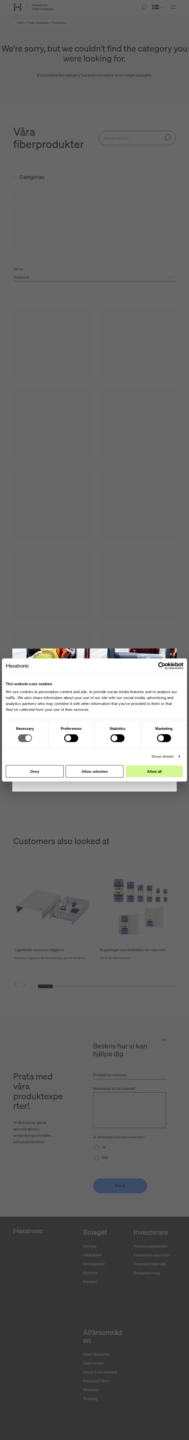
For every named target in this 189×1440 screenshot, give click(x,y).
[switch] (71, 738)
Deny (34, 771)
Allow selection (94, 771)
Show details (162, 756)
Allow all (154, 771)
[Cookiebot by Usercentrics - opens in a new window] (161, 666)
